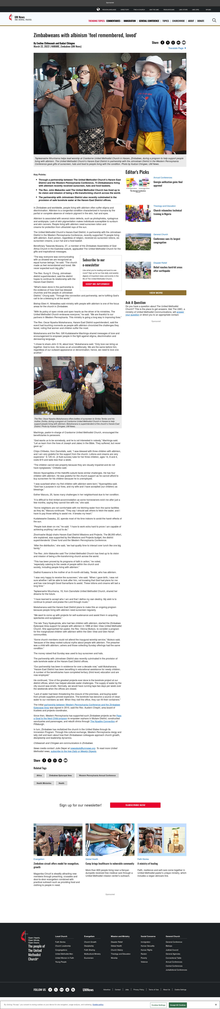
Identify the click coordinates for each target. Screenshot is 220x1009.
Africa (39, 775)
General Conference (149, 20)
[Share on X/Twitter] (168, 43)
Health (61, 783)
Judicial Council (172, 950)
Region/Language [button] (109, 10)
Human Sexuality (147, 946)
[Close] (216, 1004)
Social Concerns (148, 936)
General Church (161, 234)
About (191, 20)
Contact (118, 989)
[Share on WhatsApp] (173, 43)
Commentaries (113, 20)
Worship (114, 958)
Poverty (144, 958)
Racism (144, 954)
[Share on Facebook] (162, 42)
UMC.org (195, 10)
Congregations (61, 950)
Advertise (106, 989)
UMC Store (183, 10)
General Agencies (173, 954)
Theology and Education (165, 206)
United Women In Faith (64, 958)
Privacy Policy (138, 989)
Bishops (169, 946)
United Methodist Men (64, 954)
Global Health (92, 859)
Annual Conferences (163, 177)
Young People (60, 962)
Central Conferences (174, 966)
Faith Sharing (89, 950)
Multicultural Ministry (92, 954)
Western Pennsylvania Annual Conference (97, 775)
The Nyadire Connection (102, 721)
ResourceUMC (169, 10)
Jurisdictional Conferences (176, 970)
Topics (165, 20)
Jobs (127, 989)
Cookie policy (98, 1004)
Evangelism (39, 859)
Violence (144, 962)
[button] (214, 20)
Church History (117, 950)
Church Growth (90, 942)
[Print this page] (178, 43)
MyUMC (208, 10)
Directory (125, 10)
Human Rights (146, 950)
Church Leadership (63, 946)
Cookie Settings (180, 989)
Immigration (130, 20)
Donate (200, 20)
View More (156, 292)
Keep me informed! (98, 284)
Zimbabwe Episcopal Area (60, 775)
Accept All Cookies (177, 1005)
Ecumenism (89, 958)
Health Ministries (44, 783)
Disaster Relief (160, 263)
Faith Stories (143, 859)
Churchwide (178, 20)
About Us (166, 989)
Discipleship (89, 946)
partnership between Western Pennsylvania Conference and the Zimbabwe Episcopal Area (77, 706)
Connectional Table (173, 958)
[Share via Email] (184, 42)
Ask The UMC (154, 10)
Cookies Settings (158, 1005)
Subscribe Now (135, 805)
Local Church (61, 936)
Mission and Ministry (120, 936)
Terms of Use (154, 989)
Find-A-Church (139, 10)
